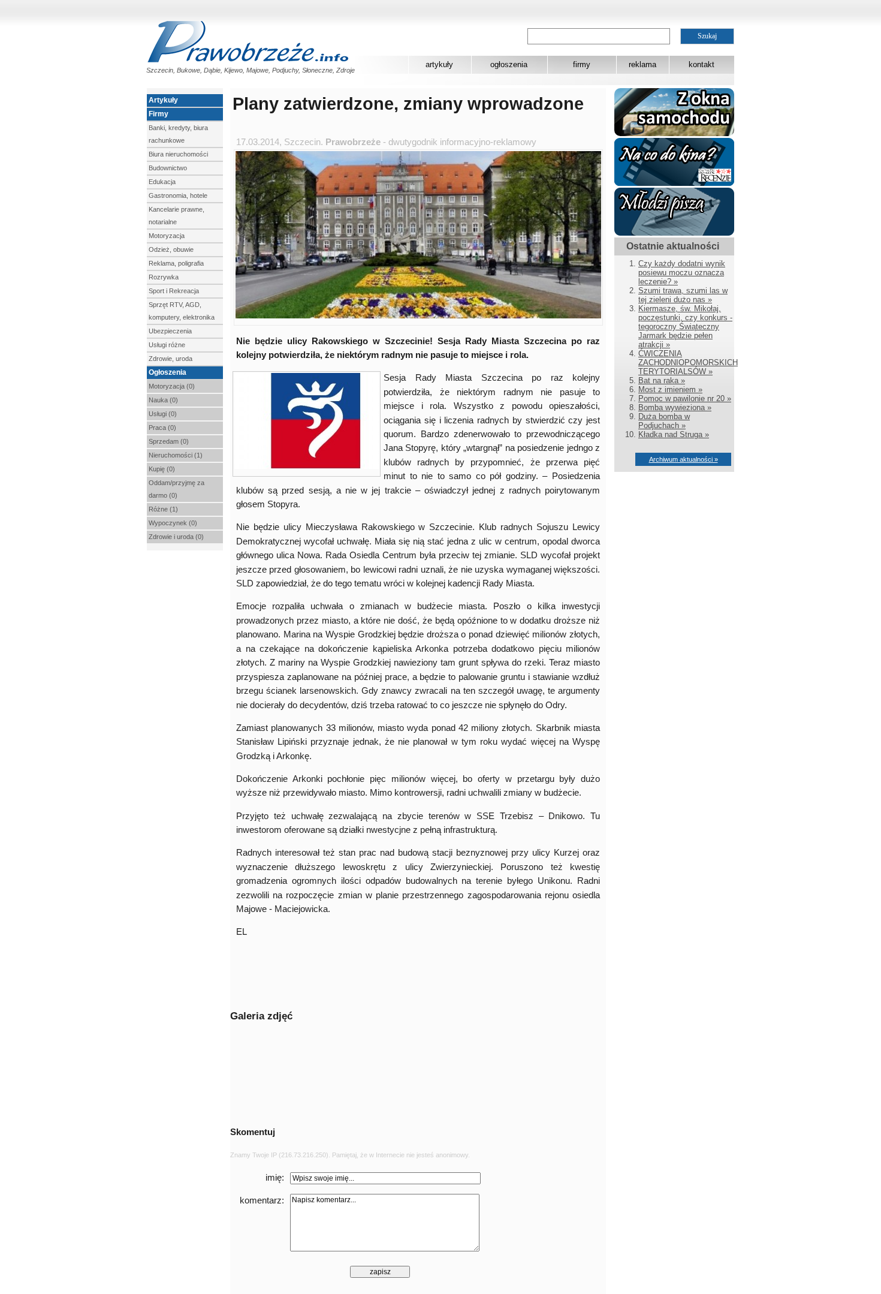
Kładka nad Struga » (673, 434)
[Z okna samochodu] (674, 133)
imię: (274, 1177)
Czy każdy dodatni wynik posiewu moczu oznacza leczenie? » (681, 272)
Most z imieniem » (670, 389)
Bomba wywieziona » (674, 407)
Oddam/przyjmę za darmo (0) (176, 489)
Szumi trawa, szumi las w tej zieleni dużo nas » (683, 295)
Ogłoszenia (167, 372)
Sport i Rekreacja (174, 290)
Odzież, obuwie (171, 249)
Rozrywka (164, 277)
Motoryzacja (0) (172, 386)
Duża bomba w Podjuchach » (664, 421)
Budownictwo (168, 167)
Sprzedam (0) (169, 441)
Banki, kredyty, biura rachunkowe (178, 134)
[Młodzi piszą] (674, 232)
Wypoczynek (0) (173, 522)
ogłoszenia (508, 64)
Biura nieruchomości (178, 154)
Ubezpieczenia (170, 331)
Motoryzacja (167, 235)
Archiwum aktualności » (683, 459)
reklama (642, 64)
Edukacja (162, 181)
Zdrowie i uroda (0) (176, 536)
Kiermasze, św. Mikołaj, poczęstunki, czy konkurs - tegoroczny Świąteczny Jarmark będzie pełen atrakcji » (685, 326)
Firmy (158, 114)
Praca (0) (162, 427)
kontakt (701, 64)
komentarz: (262, 1200)
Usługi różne (167, 344)
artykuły (439, 64)
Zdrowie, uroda (170, 358)
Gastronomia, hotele (178, 195)
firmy (581, 64)
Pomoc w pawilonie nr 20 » (684, 398)
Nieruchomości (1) (176, 455)
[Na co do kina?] (674, 183)
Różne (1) (163, 509)
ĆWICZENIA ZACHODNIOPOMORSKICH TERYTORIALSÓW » (688, 362)
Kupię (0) (162, 469)
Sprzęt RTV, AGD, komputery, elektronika (182, 311)
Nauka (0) (163, 400)
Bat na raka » (661, 380)
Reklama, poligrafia (176, 263)
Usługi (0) (163, 413)
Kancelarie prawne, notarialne (176, 215)
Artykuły (163, 100)
